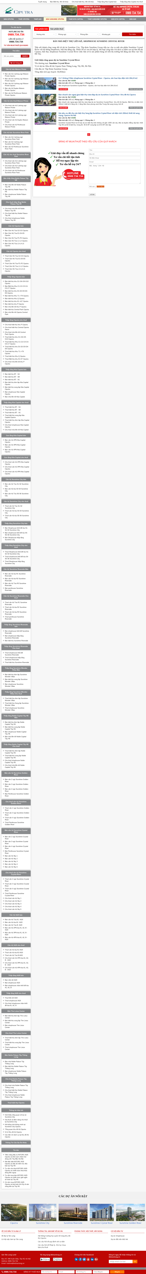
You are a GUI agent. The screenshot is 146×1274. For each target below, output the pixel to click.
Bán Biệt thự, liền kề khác (59, 2)
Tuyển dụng (42, 2)
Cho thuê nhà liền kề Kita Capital (17, 430)
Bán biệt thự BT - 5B (12, 377)
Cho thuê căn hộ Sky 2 (13, 901)
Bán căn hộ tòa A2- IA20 (13, 922)
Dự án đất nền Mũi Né (119, 1239)
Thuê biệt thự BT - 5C (13, 412)
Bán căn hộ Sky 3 (11, 861)
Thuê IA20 (37, 19)
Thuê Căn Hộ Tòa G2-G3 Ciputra (17, 256)
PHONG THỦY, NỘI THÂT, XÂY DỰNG (88, 1231)
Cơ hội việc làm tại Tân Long (12, 1239)
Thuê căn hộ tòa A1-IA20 (14, 950)
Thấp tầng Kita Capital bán (107, 2)
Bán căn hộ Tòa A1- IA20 (14, 919)
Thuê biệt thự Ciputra (16, 1103)
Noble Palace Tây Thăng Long (27, 23)
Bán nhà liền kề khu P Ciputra (15, 307)
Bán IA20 (132, 19)
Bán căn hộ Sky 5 (11, 867)
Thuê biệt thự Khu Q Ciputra (15, 356)
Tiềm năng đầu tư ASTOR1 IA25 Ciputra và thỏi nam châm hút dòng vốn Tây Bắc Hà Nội (16, 1157)
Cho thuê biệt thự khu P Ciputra (16, 325)
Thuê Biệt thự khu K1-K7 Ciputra (16, 359)
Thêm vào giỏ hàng (136, 89)
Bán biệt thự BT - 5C (12, 379)
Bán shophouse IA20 (12, 983)
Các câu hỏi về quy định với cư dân (51, 1241)
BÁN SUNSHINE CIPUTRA (55, 19)
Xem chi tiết (63, 89)
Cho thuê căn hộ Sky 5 (13, 909)
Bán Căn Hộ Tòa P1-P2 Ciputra (16, 238)
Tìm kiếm (132, 34)
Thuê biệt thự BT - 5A (13, 407)
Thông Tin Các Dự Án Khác (16, 1142)
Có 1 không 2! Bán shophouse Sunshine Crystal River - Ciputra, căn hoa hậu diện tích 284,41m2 (98, 78)
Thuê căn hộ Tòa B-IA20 (14, 955)
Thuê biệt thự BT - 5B (13, 410)
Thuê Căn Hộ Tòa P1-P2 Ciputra (17, 263)
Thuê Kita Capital (76, 19)
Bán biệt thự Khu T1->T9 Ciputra (17, 296)
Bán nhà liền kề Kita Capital (15, 397)
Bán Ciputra (9, 19)
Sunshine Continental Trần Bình (57, 23)
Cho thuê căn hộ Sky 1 (13, 898)
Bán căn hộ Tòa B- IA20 (13, 925)
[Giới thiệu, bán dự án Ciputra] (18, 15)
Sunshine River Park (120, 23)
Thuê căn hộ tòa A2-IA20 (14, 952)
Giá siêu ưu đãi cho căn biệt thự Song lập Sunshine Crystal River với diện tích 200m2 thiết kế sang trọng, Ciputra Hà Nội (99, 114)
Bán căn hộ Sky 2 (11, 859)
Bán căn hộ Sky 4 (11, 864)
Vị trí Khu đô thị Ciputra (13, 1132)
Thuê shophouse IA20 (13, 1000)
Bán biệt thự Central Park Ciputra (17, 309)
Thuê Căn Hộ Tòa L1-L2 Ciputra (16, 266)
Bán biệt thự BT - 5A (12, 374)
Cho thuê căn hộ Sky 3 (13, 904)
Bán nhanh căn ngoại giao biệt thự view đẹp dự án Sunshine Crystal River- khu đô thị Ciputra (97, 94)
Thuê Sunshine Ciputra (97, 19)
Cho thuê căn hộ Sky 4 (13, 906)
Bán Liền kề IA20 (11, 980)
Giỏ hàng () (17, 63)
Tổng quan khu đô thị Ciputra (15, 1129)
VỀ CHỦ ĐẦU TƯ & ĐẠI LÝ (11, 1231)
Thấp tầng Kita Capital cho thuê (131, 2)
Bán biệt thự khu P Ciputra (14, 304)
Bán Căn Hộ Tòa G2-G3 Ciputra (16, 230)
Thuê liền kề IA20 (11, 998)
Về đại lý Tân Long (8, 1236)
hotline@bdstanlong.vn (15, 1263)
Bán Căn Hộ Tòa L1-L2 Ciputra (16, 241)
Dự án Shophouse (117, 1236)
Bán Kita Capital (118, 19)
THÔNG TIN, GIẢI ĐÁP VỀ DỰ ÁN (50, 1231)
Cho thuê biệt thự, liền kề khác (83, 2)
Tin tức (7, 23)
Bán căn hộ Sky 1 (11, 856)
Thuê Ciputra (23, 19)
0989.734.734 (13, 1261)
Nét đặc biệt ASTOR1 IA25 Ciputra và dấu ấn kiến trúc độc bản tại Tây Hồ (16, 1164)
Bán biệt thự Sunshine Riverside (16, 641)
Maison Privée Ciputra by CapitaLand (91, 23)
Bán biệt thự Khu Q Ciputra (14, 298)
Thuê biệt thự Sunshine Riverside (17, 662)
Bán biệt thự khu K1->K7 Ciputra (16, 301)
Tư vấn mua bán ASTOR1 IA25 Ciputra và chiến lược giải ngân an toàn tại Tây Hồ (16, 1177)
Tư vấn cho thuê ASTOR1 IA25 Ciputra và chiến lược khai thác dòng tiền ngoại (16, 1170)
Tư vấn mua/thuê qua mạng (16, 45)
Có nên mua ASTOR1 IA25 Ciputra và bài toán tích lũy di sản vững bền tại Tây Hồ (17, 1184)
